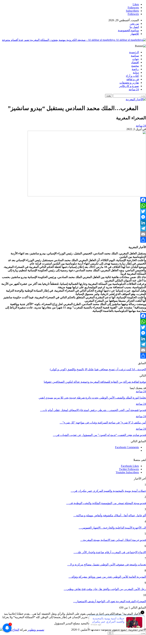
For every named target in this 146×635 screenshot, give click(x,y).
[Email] (73, 234)
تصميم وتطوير (36, 629)
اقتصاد (135, 62)
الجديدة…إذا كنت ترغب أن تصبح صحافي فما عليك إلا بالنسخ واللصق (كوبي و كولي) (98, 369)
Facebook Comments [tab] (127, 447)
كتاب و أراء (132, 75)
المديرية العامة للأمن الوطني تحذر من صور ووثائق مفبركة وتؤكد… (107, 576)
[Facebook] (73, 200)
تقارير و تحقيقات (129, 82)
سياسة (135, 55)
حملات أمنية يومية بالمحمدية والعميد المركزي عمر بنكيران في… (108, 490)
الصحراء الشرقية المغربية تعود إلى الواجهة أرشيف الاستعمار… (109, 601)
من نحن (134, 23)
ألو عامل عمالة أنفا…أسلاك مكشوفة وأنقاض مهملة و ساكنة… (109, 515)
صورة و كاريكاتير (129, 86)
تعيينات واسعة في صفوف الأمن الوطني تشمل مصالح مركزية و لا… (106, 564)
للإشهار (134, 33)
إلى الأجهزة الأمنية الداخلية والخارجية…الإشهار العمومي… (112, 527)
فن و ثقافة (132, 79)
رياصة (135, 69)
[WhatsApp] (73, 205)
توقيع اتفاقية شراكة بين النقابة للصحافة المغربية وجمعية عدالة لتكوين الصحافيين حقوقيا (95, 381)
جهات (135, 58)
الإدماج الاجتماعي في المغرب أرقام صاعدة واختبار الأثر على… (110, 552)
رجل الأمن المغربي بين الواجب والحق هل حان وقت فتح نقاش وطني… (105, 589)
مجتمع (135, 65)
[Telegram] (73, 228)
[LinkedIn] (73, 223)
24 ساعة (134, 89)
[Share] (73, 240)
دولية (136, 72)
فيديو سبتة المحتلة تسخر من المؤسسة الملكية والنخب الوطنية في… (106, 503)
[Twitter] (73, 211)
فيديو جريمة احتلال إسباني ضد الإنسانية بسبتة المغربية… (113, 539)
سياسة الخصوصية (128, 30)
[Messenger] (73, 217)
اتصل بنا (134, 26)
